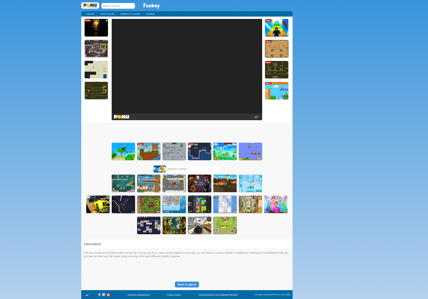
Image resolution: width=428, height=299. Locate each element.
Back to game (187, 284)
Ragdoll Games (176, 168)
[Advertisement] (187, 131)
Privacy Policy (174, 294)
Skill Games (107, 13)
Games (90, 13)
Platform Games (130, 13)
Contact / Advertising (139, 294)
